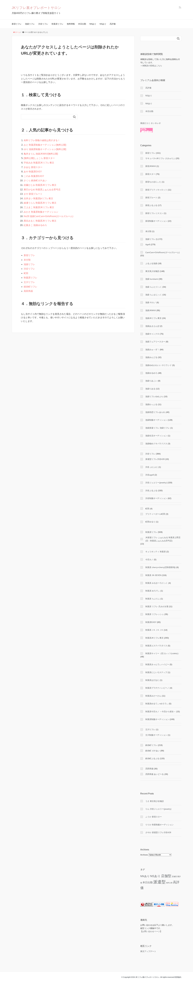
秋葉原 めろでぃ (152, 591)
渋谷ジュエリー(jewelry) (156, 482)
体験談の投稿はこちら (152, 65)
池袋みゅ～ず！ (152, 349)
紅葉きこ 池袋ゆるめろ (35, 225)
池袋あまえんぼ (152, 326)
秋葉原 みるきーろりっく (156, 583)
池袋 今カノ (150, 302)
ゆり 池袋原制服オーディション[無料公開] (45, 149)
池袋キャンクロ (152, 334)
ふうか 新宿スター (153, 817)
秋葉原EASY (150, 622)
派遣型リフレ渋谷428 (155, 459)
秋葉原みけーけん (153, 696)
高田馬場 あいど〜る (154, 774)
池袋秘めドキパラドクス (156, 443)
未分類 (27, 260)
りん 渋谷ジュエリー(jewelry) (158, 809)
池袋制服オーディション (156, 420)
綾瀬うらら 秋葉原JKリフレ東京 (40, 203)
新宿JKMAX (150, 166)
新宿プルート (151, 197)
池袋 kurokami (151, 279)
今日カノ (149, 559)
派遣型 (159, 881)
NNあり (92, 24)
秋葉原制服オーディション (157, 719)
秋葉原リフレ (57, 24)
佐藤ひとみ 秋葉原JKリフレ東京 (40, 185)
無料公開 (169, 883)
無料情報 (71, 24)
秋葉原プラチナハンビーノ (157, 688)
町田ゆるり (150, 522)
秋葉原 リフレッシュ (154, 614)
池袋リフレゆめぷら (154, 396)
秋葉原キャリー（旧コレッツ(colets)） (162, 653)
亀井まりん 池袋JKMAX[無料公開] (41, 154)
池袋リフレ (30, 24)
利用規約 (177, 977)
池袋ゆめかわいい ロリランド (158, 365)
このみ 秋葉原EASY (34, 176)
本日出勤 (82, 24)
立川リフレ (29, 282)
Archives (144, 855)
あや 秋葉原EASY (33, 171)
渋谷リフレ (43, 24)
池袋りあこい (151, 381)
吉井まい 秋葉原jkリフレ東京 (38, 198)
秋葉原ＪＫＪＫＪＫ (154, 630)
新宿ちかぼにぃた (153, 182)
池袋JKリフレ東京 (153, 318)
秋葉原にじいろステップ (156, 672)
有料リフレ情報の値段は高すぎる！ (42, 140)
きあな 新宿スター (33, 167)
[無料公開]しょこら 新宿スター (39, 158)
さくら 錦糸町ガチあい (35, 180)
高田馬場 (28, 291)
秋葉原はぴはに (152, 680)
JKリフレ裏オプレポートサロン (36, 8)
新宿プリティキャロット (156, 190)
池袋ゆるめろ (151, 373)
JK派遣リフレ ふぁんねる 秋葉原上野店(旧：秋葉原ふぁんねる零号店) (162, 539)
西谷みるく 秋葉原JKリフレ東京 (40, 221)
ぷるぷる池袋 (151, 263)
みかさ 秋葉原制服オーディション (41, 212)
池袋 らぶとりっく (153, 287)
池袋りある (150, 389)
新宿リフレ (17, 24)
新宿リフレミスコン (154, 213)
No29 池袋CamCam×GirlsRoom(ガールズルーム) (48, 216)
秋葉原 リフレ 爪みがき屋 (156, 606)
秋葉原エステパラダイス (156, 645)
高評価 (113, 24)
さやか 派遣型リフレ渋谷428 (158, 832)
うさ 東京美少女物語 (154, 801)
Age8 (147, 244)
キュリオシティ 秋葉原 (155, 551)
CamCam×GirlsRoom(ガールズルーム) (162, 252)
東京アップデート (148, 951)
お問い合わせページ (151, 931)
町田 (26, 273)
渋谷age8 (149, 475)
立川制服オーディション (156, 735)
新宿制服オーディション (156, 221)
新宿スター (150, 174)
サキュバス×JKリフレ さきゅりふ (160, 158)
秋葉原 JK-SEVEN (153, 575)
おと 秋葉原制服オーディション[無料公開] (45, 145)
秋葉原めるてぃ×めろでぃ (156, 703)
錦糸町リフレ (30, 286)
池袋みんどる (151, 357)
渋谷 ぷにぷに (151, 467)
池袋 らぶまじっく (153, 295)
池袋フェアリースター (155, 341)
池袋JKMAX (150, 310)
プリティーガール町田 (155, 514)
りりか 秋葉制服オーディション (159, 825)
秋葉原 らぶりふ (152, 599)
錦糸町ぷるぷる (152, 758)
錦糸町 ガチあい (152, 751)
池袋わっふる (151, 404)
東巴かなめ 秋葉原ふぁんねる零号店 (42, 189)
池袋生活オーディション (156, 436)
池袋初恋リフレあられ (155, 412)
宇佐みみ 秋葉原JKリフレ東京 (39, 162)
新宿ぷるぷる (151, 205)
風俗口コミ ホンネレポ (150, 123)
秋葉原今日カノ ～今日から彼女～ (160, 711)
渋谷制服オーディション (156, 498)
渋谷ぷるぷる (151, 490)
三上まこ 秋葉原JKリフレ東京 (39, 207)
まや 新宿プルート (33, 194)
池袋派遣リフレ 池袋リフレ (157, 428)
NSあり (103, 24)
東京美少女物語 (152, 271)
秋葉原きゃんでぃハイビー (157, 664)
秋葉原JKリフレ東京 (154, 638)
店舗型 (166, 876)
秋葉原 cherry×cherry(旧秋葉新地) (160, 567)
